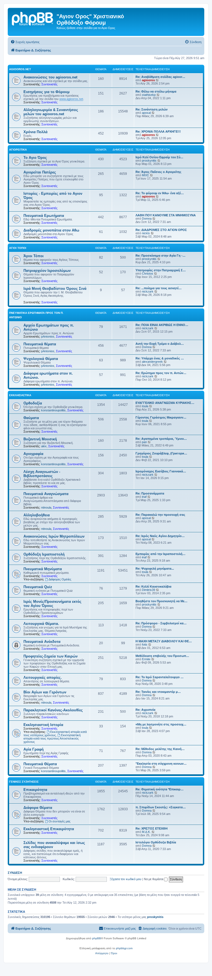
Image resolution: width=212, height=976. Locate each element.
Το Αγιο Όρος (35, 158)
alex (44, 446)
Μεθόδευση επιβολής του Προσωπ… (162, 655)
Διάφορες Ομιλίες (60, 579)
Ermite (146, 659)
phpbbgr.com (124, 948)
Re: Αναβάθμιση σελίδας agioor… (160, 76)
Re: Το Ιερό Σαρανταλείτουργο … (160, 677)
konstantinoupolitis (53, 410)
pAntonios (47, 336)
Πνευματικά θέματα (39, 344)
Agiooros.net (20, 69)
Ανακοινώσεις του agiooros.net (50, 77)
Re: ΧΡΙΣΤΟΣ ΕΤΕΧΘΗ (152, 828)
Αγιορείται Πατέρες (39, 172)
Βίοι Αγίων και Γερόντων (44, 692)
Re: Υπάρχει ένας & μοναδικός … (160, 358)
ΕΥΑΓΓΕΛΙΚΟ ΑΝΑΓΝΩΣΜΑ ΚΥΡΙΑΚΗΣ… (165, 402)
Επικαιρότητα (35, 790)
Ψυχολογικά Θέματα (40, 359)
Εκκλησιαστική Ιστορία (43, 725)
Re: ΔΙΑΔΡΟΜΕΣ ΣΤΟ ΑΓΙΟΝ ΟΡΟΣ (161, 229)
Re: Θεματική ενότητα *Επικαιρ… (160, 789)
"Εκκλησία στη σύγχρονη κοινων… (161, 763)
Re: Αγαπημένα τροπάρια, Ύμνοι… (161, 438)
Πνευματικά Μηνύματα (42, 569)
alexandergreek (152, 361)
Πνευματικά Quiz (37, 587)
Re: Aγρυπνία (145, 709)
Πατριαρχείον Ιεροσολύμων (47, 271)
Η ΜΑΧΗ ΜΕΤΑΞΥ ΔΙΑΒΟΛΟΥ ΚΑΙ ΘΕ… (164, 641)
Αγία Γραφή (33, 749)
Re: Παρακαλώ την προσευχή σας (160, 514)
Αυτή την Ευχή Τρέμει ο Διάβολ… (160, 343)
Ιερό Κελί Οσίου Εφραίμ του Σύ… (159, 157)
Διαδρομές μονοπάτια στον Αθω (51, 230)
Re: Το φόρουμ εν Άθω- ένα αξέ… (160, 193)
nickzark (147, 291)
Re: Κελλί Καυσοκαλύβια (153, 586)
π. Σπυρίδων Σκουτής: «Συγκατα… (161, 807)
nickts (146, 233)
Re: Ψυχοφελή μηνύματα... (155, 568)
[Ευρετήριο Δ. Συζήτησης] (33, 18)
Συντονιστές (49, 84)
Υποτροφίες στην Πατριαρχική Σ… (161, 270)
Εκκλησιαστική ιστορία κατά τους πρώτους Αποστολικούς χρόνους (52, 738)
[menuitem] (24, 42)
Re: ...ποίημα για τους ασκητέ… (159, 288)
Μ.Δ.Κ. (146, 831)
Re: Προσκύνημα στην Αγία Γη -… (161, 255)
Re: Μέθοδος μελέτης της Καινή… (160, 749)
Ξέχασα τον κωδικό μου (125, 879)
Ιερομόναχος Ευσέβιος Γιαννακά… (161, 471)
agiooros (148, 80)
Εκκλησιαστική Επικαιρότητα (48, 829)
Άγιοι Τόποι (17, 247)
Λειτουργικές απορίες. (42, 677)
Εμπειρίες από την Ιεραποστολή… (161, 554)
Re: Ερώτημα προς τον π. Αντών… (161, 373)
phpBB (96, 938)
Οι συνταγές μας (59, 821)
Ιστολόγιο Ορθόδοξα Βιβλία (156, 842)
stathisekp (149, 94)
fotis (144, 644)
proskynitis (149, 160)
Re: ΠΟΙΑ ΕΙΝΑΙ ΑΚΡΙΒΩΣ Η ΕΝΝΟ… (162, 325)
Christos (147, 273)
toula (145, 406)
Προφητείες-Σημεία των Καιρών (50, 656)
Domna (147, 218)
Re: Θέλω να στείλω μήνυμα (156, 91)
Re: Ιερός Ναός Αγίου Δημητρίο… (160, 536)
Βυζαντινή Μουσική (40, 439)
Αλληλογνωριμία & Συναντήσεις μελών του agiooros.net (50, 112)
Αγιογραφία (33, 454)
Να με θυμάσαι (154, 879)
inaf (144, 496)
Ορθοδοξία (32, 403)
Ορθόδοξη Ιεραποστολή (44, 554)
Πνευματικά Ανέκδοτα (41, 642)
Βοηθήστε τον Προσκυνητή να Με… (161, 601)
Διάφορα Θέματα (37, 808)
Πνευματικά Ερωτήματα (43, 216)
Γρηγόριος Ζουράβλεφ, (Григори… (161, 453)
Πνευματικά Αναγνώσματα (45, 494)
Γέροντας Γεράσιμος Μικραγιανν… (161, 417)
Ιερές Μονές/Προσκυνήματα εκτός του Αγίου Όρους (52, 603)
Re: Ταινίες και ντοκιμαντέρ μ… (158, 691)
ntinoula (46, 507)
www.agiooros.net (71, 99)
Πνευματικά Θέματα (40, 764)
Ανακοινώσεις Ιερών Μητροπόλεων (53, 536)
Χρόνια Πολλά (35, 132)
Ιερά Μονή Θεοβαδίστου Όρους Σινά (54, 288)
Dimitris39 (148, 589)
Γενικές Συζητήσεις (24, 781)
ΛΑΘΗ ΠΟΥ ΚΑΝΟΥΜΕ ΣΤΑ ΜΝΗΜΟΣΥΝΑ (166, 215)
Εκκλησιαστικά (20, 395)
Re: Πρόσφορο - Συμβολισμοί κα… (161, 623)
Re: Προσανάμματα (150, 493)
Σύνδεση (15, 872)
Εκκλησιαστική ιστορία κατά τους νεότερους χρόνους (55, 733)
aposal (146, 112)
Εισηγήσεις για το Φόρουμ (46, 92)
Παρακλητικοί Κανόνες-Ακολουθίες (53, 710)
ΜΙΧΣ (145, 175)
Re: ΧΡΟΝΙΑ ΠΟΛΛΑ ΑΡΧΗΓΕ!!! (158, 131)
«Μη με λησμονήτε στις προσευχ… (161, 724)
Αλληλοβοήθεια (36, 515)
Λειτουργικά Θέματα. (41, 624)
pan (144, 442)
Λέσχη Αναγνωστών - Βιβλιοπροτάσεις (41, 474)
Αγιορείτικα (18, 149)
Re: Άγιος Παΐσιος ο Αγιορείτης (158, 171)
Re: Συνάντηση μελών (152, 109)
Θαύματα (31, 418)
